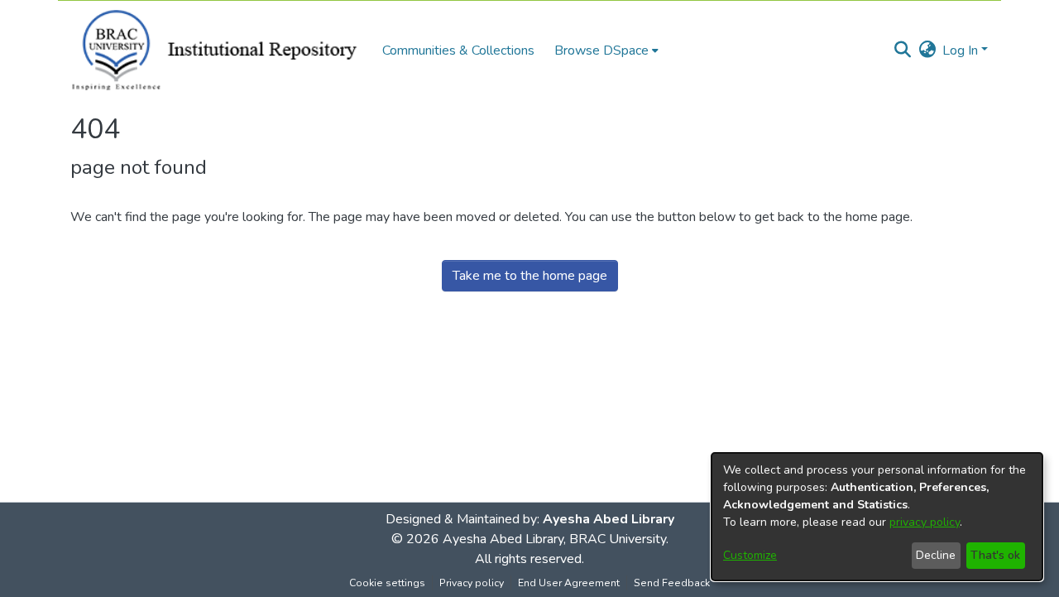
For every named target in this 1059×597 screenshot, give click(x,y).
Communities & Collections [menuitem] (458, 50)
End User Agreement (569, 583)
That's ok (995, 555)
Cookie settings (387, 583)
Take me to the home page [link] (530, 276)
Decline (936, 555)
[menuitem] (606, 50)
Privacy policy (471, 583)
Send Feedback (672, 583)
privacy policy (924, 522)
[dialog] (877, 516)
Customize (750, 555)
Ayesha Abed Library (608, 519)
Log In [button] (961, 50)
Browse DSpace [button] (601, 50)
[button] (902, 50)
